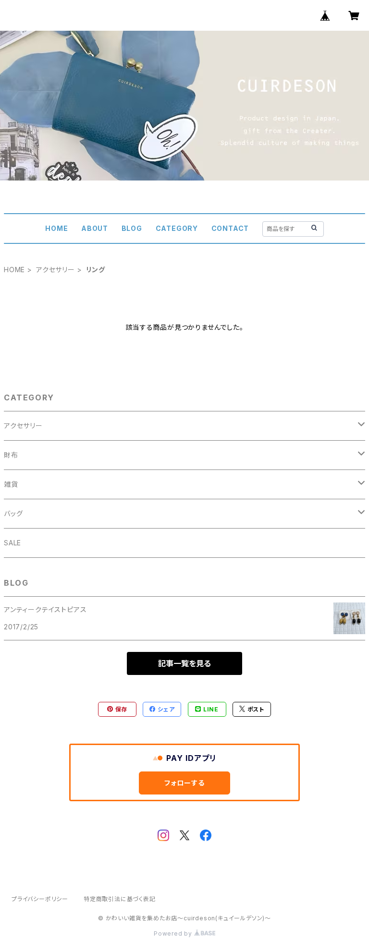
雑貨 (11, 484)
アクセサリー (55, 269)
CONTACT (230, 228)
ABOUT (94, 228)
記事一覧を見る (184, 663)
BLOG (132, 228)
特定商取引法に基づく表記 (120, 899)
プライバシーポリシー (40, 899)
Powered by (174, 933)
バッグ (13, 513)
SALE (12, 543)
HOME (56, 228)
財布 (11, 455)
